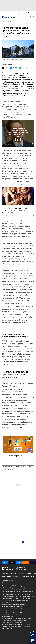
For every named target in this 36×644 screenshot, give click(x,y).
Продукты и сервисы (27, 576)
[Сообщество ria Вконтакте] (19, 562)
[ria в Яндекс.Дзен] (12, 562)
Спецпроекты (6, 576)
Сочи (4, 469)
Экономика (21, 573)
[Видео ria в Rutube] (32, 562)
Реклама (15, 576)
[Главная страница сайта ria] (11, 17)
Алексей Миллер (20, 466)
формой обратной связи (18, 620)
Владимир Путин (8, 466)
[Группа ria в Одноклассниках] (25, 562)
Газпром (30, 466)
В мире (29, 573)
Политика (5, 573)
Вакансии (5, 584)
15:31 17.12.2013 (7, 21)
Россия (10, 469)
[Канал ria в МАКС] (5, 562)
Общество (13, 573)
